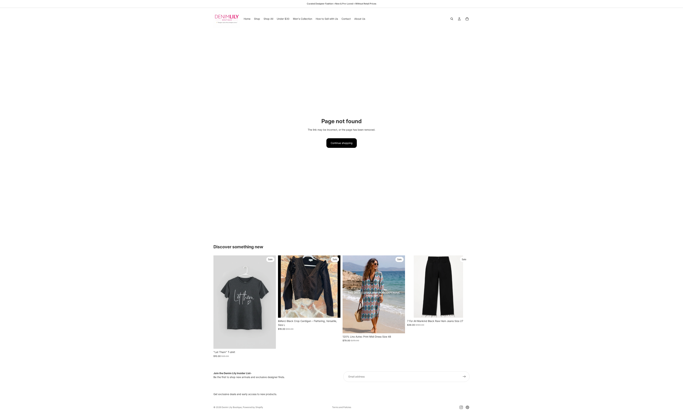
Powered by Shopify (253, 407)
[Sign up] (464, 376)
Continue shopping (342, 142)
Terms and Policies (341, 407)
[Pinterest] (467, 407)
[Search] (452, 19)
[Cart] (467, 19)
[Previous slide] (283, 286)
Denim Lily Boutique (232, 407)
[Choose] (270, 343)
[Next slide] (335, 286)
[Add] (335, 312)
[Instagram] (461, 407)
